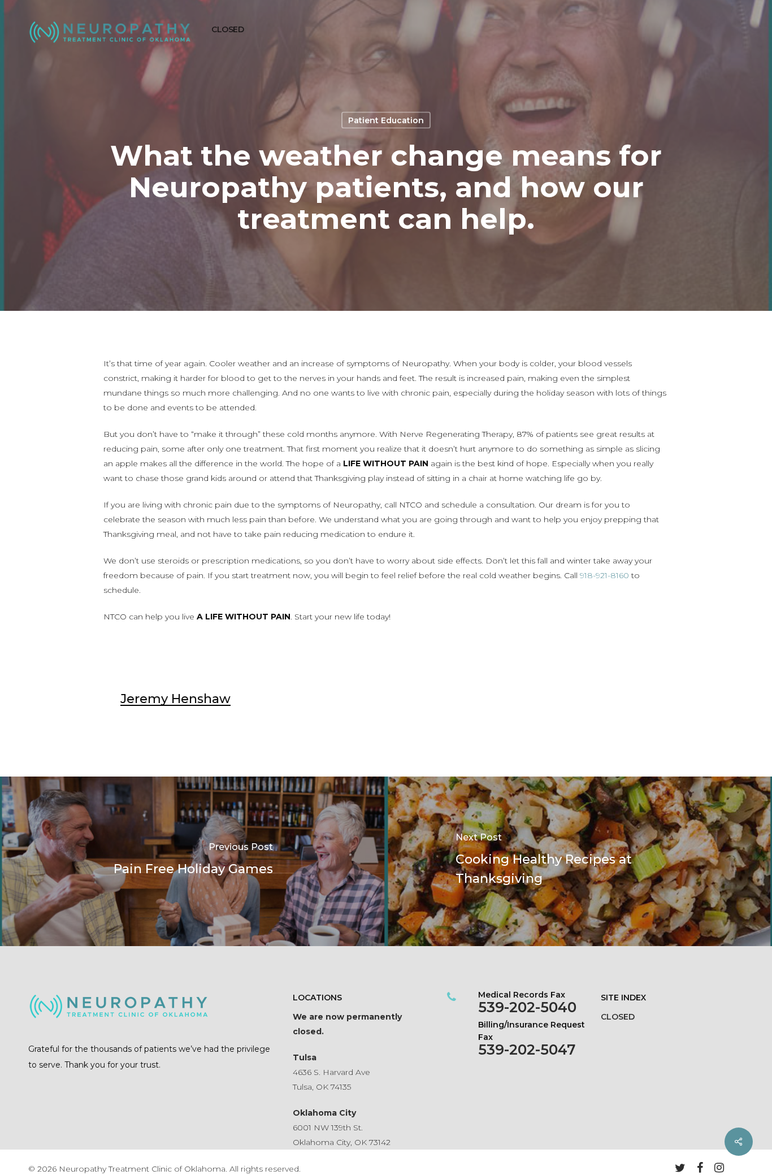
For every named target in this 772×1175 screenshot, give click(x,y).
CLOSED (618, 1017)
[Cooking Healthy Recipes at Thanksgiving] (579, 861)
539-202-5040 (527, 1007)
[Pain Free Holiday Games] (193, 861)
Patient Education (386, 120)
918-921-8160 (604, 575)
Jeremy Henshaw (175, 698)
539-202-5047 (526, 1049)
